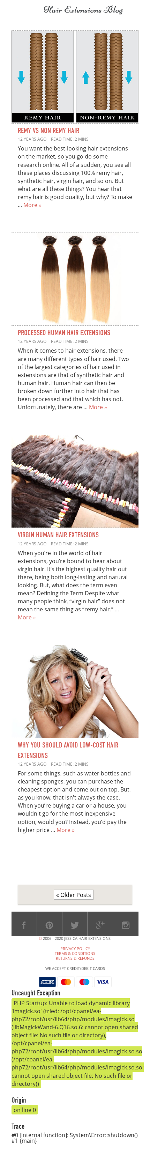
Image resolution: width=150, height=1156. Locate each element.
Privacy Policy (75, 948)
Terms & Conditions (75, 953)
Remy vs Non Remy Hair (48, 131)
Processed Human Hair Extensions (64, 333)
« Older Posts (73, 895)
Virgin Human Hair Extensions (58, 535)
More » (32, 205)
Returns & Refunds (75, 958)
